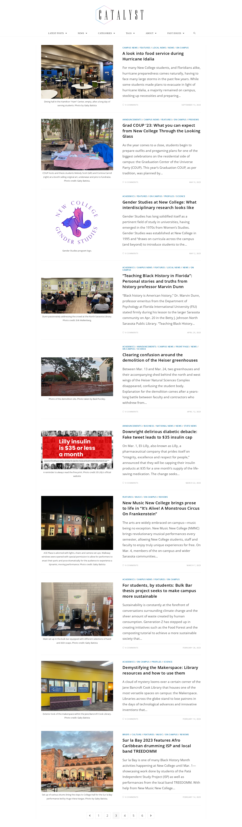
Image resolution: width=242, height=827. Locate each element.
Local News (159, 47)
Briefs (126, 734)
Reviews (163, 497)
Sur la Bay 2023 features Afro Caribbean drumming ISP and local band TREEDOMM (156, 745)
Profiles (169, 196)
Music (138, 497)
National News (165, 425)
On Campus (182, 47)
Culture (136, 734)
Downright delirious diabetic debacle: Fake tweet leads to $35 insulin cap (159, 434)
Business (149, 425)
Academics (128, 196)
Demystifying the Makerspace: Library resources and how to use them (160, 670)
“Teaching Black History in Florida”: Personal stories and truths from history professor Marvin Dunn (157, 281)
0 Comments (131, 105)
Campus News (130, 47)
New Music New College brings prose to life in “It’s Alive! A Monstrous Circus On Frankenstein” (161, 508)
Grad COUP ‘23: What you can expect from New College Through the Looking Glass (161, 130)
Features (145, 47)
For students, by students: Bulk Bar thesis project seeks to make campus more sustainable (159, 590)
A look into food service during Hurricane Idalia (153, 56)
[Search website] (194, 33)
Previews (193, 119)
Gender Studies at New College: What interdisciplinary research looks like (159, 204)
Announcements (132, 119)
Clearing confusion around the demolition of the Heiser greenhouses (160, 357)
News (171, 47)
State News (190, 425)
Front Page (182, 346)
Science (180, 196)
